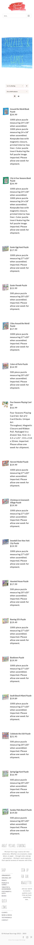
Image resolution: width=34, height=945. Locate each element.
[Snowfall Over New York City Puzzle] (5, 541)
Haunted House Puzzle (19, 581)
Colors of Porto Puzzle (19, 364)
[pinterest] (31, 937)
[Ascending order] (27, 86)
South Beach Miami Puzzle (20, 695)
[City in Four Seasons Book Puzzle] (5, 178)
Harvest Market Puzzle (19, 462)
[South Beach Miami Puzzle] (5, 696)
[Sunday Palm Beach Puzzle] (5, 810)
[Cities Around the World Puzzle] (5, 323)
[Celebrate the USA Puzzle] (5, 734)
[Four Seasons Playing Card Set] (5, 402)
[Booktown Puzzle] (5, 657)
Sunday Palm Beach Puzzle (21, 810)
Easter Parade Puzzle (18, 285)
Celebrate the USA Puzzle (20, 733)
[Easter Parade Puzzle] (5, 285)
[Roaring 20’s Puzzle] (5, 619)
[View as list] (18, 96)
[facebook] (23, 937)
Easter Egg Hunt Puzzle (19, 247)
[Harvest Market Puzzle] (5, 462)
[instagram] (27, 937)
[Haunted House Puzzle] (5, 581)
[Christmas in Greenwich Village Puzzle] (5, 500)
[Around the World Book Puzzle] (5, 109)
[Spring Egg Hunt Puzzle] (5, 772)
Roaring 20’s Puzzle (18, 619)
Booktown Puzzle (17, 657)
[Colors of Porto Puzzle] (5, 364)
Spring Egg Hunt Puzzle (19, 771)
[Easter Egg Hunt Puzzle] (5, 247)
